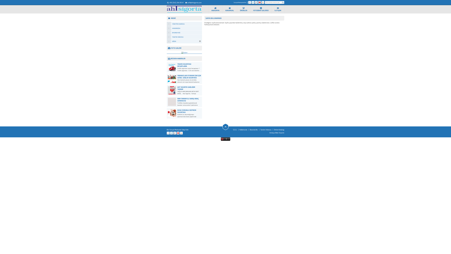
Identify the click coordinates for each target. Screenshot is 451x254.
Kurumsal (229, 10)
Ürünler (243, 10)
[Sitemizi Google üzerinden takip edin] (256, 2)
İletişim (278, 10)
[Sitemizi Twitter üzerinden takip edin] (253, 2)
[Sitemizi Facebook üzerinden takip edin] (249, 2)
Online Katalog (279, 130)
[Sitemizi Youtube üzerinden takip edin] (259, 2)
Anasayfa (215, 10)
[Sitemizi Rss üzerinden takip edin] (262, 2)
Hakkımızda (243, 130)
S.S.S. (235, 130)
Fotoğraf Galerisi (261, 10)
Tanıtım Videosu (265, 130)
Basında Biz (254, 130)
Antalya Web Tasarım (276, 133)
